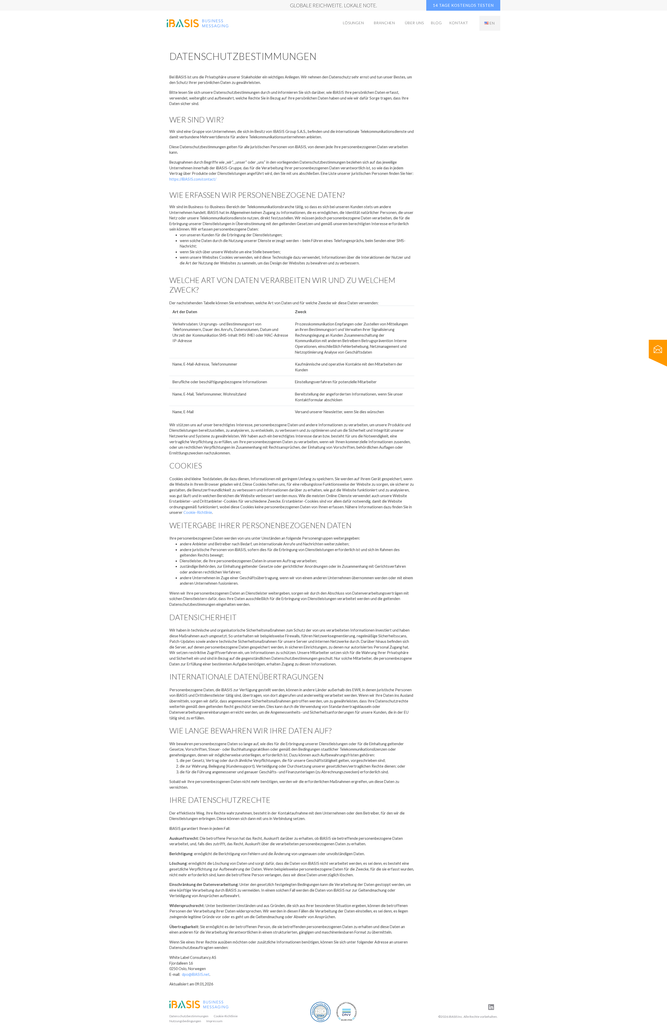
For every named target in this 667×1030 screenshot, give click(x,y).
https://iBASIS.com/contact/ (192, 179)
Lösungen (353, 23)
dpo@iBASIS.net (195, 974)
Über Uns (414, 23)
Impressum (214, 1021)
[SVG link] (198, 1004)
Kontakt (458, 23)
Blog (436, 23)
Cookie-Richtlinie (197, 512)
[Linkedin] (491, 1006)
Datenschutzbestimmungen (188, 1016)
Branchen (384, 23)
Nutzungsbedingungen (185, 1021)
